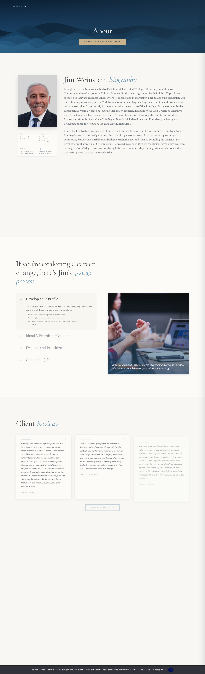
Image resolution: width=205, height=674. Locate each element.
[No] (201, 669)
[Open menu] (193, 6)
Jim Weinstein (19, 6)
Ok (171, 670)
